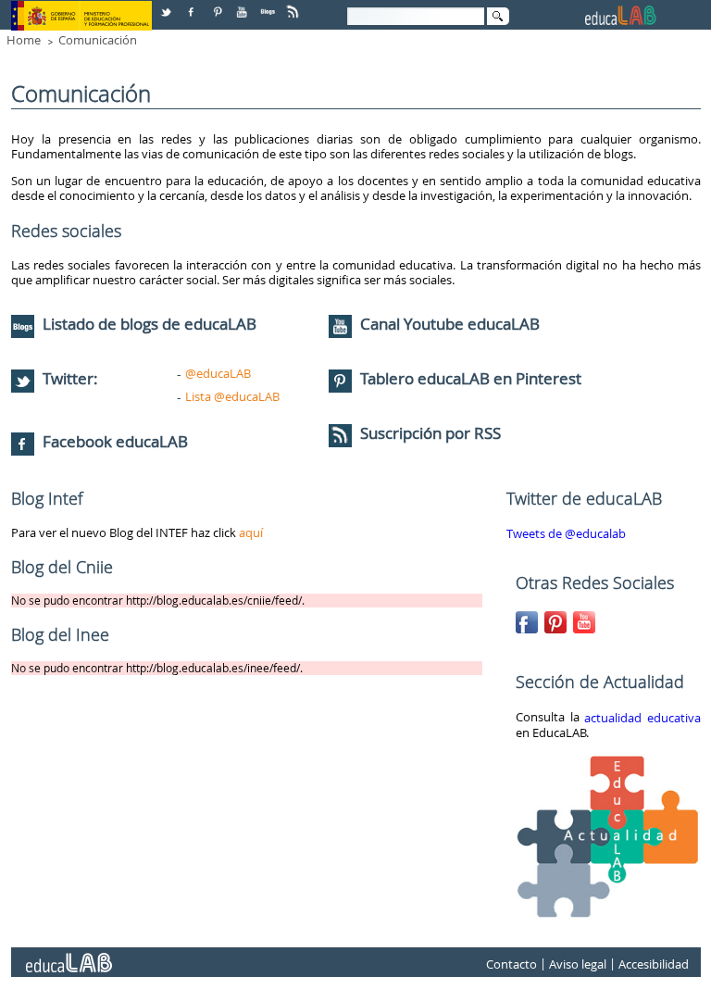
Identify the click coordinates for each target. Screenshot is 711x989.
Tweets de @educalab (566, 533)
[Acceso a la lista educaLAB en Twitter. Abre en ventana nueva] (168, 5)
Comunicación (97, 39)
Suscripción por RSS (428, 433)
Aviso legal (577, 964)
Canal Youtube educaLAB (450, 323)
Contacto (511, 964)
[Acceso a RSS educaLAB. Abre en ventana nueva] (294, 5)
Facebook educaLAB (115, 441)
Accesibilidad (653, 964)
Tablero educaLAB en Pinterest (470, 378)
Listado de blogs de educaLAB (147, 323)
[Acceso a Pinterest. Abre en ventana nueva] (218, 5)
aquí (251, 532)
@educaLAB (218, 373)
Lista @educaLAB (232, 396)
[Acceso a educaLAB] (67, 955)
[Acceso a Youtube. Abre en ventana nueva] (243, 5)
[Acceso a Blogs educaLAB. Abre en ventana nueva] (269, 5)
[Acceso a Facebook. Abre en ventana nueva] (193, 5)
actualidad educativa (642, 717)
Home (23, 39)
